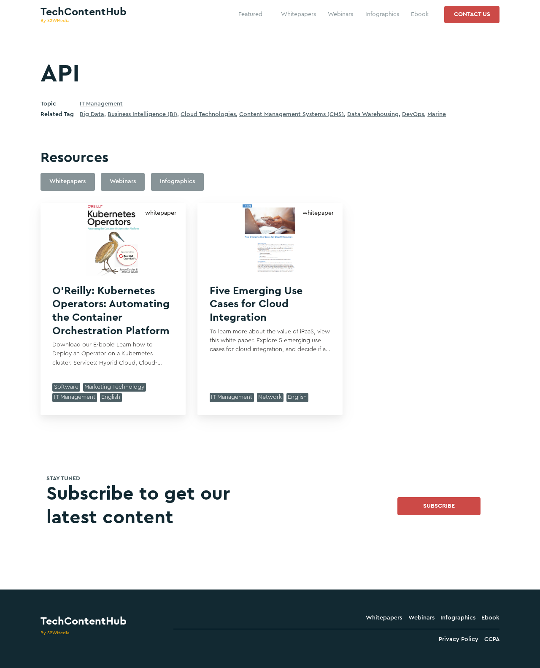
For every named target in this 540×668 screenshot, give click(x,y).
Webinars (421, 618)
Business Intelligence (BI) (142, 114)
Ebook (490, 618)
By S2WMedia (55, 632)
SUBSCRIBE (439, 506)
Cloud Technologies (208, 114)
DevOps (413, 114)
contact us (472, 14)
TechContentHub (83, 621)
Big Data (92, 114)
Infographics (457, 618)
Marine (436, 114)
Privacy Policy (458, 639)
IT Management (101, 104)
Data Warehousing (373, 114)
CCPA (492, 639)
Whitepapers (384, 618)
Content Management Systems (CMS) (291, 114)
